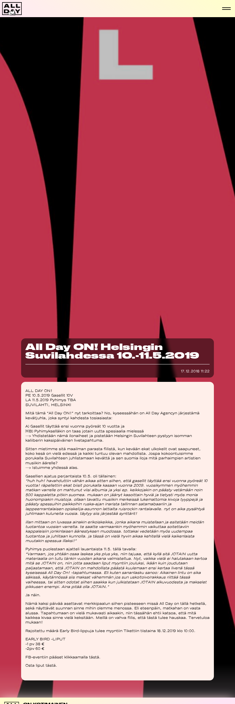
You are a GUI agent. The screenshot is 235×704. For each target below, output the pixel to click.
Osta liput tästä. (41, 665)
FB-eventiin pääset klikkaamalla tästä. (63, 657)
